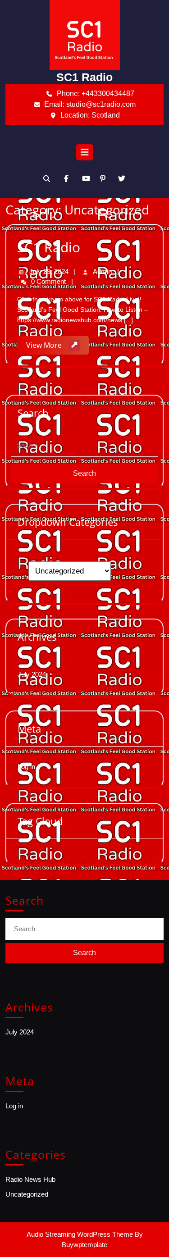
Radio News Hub (30, 1179)
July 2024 (32, 674)
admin (103, 271)
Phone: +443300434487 (110, 93)
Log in (26, 766)
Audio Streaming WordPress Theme (80, 1234)
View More (57, 347)
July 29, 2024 (49, 271)
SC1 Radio (84, 77)
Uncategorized (26, 1194)
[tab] (84, 154)
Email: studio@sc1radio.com (104, 104)
